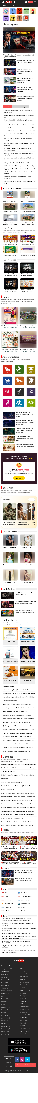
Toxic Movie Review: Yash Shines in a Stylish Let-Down (25, 593)
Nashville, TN (23, 979)
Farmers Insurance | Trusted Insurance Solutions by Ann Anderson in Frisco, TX (18, 744)
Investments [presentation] (17, 107)
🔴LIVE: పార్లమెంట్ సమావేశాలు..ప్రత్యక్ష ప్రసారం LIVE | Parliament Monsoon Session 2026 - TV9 (28, 863)
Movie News (6, 499)
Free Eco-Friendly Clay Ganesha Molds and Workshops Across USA (18, 768)
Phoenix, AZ (23, 998)
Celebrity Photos (9, 532)
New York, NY (23, 985)
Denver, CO (4, 999)
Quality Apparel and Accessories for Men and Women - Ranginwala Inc (19, 726)
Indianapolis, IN (5, 1015)
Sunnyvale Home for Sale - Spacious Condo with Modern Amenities (17, 722)
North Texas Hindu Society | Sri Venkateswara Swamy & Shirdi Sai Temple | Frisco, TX (18, 815)
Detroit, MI (4, 1001)
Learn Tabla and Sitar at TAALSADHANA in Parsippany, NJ (16, 711)
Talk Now (18, 478)
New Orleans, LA (24, 982)
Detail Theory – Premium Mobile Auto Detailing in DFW (18, 800)
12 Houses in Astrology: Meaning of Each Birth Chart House (24, 414)
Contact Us (9, 1086)
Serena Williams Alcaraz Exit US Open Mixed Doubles (25, 61)
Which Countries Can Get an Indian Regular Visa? (16, 933)
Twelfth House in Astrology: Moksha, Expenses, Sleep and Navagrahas (24, 422)
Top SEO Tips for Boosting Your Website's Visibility (18, 729)
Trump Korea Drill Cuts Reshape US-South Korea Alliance (24, 71)
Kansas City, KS (5, 1020)
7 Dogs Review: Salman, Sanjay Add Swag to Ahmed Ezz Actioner (25, 602)
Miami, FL (22, 971)
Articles (5, 868)
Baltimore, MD (5, 980)
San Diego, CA (24, 1012)
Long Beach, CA (5, 1026)
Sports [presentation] (25, 107)
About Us (8, 1059)
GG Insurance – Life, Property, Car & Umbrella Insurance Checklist (16, 715)
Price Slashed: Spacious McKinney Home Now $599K (17, 793)
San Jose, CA (23, 1017)
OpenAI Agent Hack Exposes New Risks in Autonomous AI (23, 871)
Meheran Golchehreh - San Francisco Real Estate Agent (17, 733)
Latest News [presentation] (7, 107)
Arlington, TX (5, 971)
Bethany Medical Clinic (10, 700)
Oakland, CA (23, 987)
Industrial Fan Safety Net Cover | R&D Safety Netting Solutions (17, 825)
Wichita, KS (23, 1034)
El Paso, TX (4, 1004)
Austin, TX (4, 977)
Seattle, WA (23, 1020)
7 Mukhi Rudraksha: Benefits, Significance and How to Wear (25, 445)
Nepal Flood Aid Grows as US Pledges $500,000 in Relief (23, 879)
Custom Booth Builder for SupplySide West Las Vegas (17, 811)
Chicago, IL (4, 988)
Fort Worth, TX (5, 1007)
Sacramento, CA (24, 1006)
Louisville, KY (5, 1031)
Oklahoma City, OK (25, 990)
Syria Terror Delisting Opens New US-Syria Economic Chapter (25, 98)
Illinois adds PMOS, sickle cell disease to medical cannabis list (25, 80)
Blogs (5, 916)
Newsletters (9, 1101)
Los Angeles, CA (6, 1029)
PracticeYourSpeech (7, 789)
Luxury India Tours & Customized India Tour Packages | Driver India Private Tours (17, 822)
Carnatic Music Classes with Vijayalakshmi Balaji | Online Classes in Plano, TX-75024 (18, 747)
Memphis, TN (5, 1034)
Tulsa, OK (22, 1025)
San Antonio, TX (24, 1009)
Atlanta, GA (4, 974)
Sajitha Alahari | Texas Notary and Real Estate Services (19, 693)
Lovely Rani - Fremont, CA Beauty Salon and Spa (17, 736)
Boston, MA (4, 982)
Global (13, 5)
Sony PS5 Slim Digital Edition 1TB (11, 782)
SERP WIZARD (28, 680)
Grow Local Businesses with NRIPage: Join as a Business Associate (18, 804)
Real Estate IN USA (12, 188)
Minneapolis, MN (24, 976)
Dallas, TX (4, 996)
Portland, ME (23, 1001)
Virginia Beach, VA (25, 1028)
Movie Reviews (8, 589)
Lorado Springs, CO (6, 990)
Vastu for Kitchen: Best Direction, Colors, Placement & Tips (25, 438)
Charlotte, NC (5, 985)
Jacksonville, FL (5, 1018)
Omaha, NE (23, 993)
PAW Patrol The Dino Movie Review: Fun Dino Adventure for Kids (24, 611)
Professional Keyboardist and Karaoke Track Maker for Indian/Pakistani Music (18, 697)
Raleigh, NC (23, 1004)
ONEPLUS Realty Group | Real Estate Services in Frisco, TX (17, 751)
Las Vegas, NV (5, 1023)
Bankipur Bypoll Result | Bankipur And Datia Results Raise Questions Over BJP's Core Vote (10, 847)
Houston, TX (4, 1012)
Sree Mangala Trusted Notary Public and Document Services (18, 708)
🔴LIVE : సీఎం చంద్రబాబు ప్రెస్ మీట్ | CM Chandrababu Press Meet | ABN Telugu (28, 847)
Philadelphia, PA (24, 995)
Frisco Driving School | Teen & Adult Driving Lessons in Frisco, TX (18, 740)
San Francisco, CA (25, 1015)
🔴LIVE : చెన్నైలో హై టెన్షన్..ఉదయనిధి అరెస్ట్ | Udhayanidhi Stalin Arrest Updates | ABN (10, 863)
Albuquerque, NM (6, 969)
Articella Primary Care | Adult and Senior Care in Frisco (17, 690)
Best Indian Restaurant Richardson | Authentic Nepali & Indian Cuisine (18, 786)
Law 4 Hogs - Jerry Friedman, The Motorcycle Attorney (16, 704)
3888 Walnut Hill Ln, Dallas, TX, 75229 (12, 818)
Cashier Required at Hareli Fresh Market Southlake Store (18, 764)
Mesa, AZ (22, 968)
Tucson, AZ (23, 1023)
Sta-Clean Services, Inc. (8, 771)
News (5, 889)
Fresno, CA (4, 1010)
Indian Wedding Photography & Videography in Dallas (17, 775)
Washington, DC (24, 1031)
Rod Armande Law (8, 686)
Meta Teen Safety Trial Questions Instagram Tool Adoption (25, 89)
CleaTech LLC (5, 778)
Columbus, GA (5, 993)
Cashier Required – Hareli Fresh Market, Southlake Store (18, 796)
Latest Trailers (10, 260)
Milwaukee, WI (24, 974)
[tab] (7, 106)
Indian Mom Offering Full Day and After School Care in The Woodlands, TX (18, 718)
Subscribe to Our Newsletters (25, 1065)
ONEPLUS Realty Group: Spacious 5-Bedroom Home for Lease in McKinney (18, 807)
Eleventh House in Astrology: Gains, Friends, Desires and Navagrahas (24, 430)
